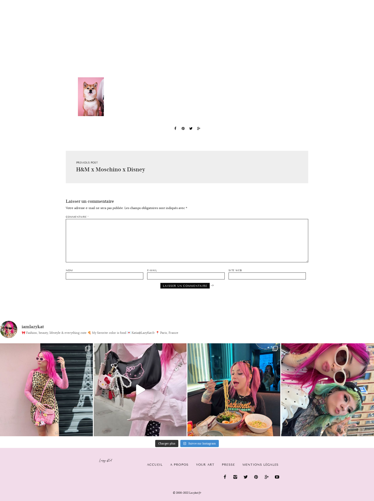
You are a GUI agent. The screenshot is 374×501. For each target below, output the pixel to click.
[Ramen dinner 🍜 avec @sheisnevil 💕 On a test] (233, 389)
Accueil (16, 2)
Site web (235, 270)
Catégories (44, 2)
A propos (179, 465)
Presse (346, 2)
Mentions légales (260, 465)
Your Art (205, 465)
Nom (69, 270)
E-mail (152, 270)
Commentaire (77, 217)
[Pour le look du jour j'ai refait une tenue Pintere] (140, 389)
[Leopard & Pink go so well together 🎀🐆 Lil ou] (46, 389)
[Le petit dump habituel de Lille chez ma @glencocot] (327, 389)
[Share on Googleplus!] (198, 129)
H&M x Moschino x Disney (110, 169)
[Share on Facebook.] (175, 129)
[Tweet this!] (190, 129)
